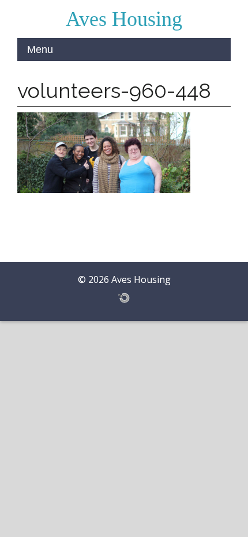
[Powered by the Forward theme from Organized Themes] (124, 297)
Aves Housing (124, 19)
